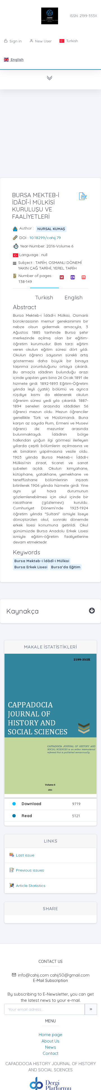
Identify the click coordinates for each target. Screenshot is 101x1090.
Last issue (25, 855)
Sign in (15, 41)
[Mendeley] (61, 278)
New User (43, 41)
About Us (50, 1041)
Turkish (71, 41)
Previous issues (30, 870)
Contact (50, 1053)
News (50, 1047)
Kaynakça (22, 611)
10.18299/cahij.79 (45, 237)
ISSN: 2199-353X (83, 15)
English (17, 59)
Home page (50, 1034)
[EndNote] (72, 278)
